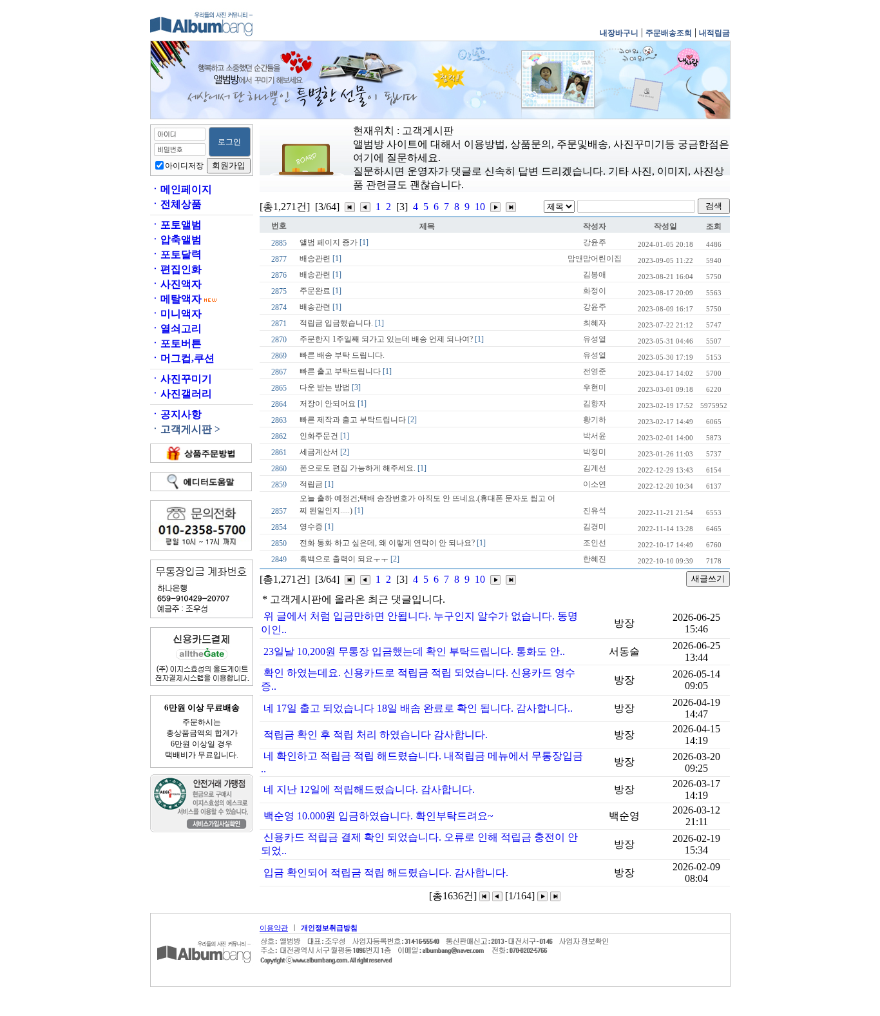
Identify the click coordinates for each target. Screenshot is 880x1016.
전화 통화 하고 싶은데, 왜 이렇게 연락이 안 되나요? (393, 542)
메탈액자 (176, 298)
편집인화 (176, 269)
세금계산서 (324, 451)
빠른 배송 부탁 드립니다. (342, 355)
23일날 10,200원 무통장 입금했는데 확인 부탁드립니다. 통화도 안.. (414, 651)
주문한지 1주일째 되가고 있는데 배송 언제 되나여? (392, 339)
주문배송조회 (669, 32)
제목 (427, 226)
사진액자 (176, 283)
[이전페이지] (497, 895)
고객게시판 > (185, 429)
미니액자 (176, 313)
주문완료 (320, 290)
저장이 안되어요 (333, 403)
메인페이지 (181, 189)
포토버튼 (176, 343)
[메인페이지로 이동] (205, 980)
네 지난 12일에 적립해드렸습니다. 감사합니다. (369, 789)
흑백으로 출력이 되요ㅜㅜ (349, 558)
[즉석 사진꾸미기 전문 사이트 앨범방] (201, 34)
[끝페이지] (511, 206)
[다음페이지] (542, 895)
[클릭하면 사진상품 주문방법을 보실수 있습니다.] (201, 453)
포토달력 (176, 254)
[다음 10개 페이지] (495, 206)
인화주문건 (324, 435)
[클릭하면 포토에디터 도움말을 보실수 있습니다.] (201, 481)
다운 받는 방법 (330, 387)
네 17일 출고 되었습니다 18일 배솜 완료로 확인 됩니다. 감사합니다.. (418, 708)
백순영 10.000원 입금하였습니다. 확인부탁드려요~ (378, 815)
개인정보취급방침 (329, 928)
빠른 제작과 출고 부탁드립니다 (358, 419)
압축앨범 (176, 239)
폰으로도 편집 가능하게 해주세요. (363, 468)
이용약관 (274, 928)
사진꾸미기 (181, 378)
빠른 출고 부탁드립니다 (346, 371)
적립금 (317, 484)
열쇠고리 (176, 328)
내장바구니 (619, 32)
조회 (714, 226)
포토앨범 (176, 224)
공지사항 (176, 414)
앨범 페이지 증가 (334, 242)
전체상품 (176, 204)
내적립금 (714, 32)
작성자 (594, 226)
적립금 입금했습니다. (342, 322)
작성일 (665, 226)
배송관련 (320, 258)
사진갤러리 (181, 393)
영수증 (317, 526)
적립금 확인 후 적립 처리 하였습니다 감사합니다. (375, 734)
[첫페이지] (350, 206)
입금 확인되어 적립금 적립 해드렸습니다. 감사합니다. (385, 872)
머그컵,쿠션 (182, 358)
